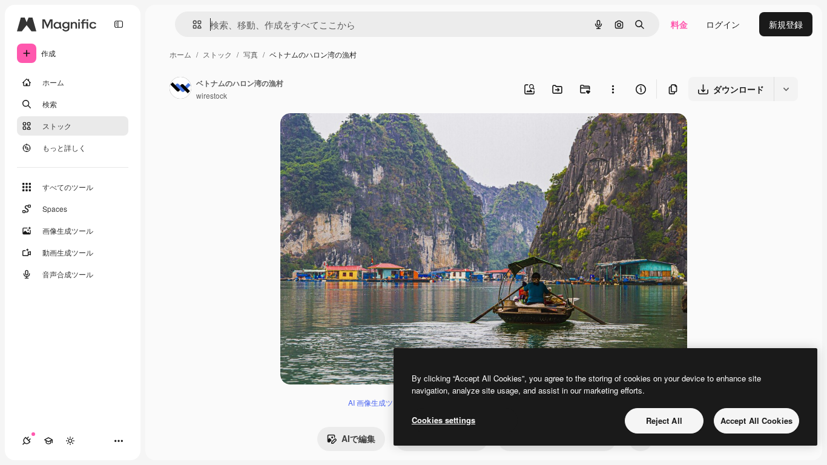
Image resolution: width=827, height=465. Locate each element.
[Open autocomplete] (192, 24)
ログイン (723, 24)
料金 (679, 24)
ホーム (180, 54)
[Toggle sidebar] (118, 24)
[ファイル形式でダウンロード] (786, 89)
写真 (250, 54)
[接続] (26, 440)
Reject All (664, 420)
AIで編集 (358, 438)
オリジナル (363, 136)
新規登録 (786, 24)
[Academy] (48, 440)
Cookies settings (443, 420)
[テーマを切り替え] (70, 440)
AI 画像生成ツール (377, 402)
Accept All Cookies (756, 420)
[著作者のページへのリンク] (180, 89)
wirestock (211, 95)
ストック (217, 54)
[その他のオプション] (613, 89)
